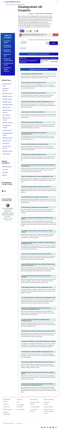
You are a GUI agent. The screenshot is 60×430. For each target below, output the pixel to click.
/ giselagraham (20, 4)
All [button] (22, 31)
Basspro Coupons (7, 140)
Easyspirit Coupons (7, 151)
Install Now (55, 34)
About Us (5, 404)
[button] (3, 2)
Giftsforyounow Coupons (6, 118)
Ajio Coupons (5, 143)
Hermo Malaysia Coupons (6, 126)
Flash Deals (5, 172)
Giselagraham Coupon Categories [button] (7, 69)
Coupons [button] (28, 31)
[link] (3, 191)
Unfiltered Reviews (46, 403)
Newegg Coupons (6, 101)
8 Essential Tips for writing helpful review (49, 411)
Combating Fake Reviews (34, 403)
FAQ (18, 402)
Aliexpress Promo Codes (6, 84)
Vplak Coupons (6, 153)
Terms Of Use (20, 409)
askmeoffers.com (12, 2)
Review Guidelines (49, 399)
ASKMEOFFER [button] (51, 43)
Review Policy (34, 399)
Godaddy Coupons (7, 99)
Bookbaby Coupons (7, 138)
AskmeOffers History (6, 400)
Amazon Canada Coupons (6, 147)
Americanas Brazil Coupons (7, 111)
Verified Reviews (48, 406)
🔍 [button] (56, 1)
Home (7, 4)
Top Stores (5, 169)
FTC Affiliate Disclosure (20, 406)
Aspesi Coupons (6, 107)
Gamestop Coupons (7, 104)
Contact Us (6, 406)
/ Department (12, 4)
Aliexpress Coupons (7, 93)
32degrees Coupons (7, 122)
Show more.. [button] (21, 28)
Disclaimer (20, 399)
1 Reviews (31, 13)
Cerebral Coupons (7, 130)
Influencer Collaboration (7, 413)
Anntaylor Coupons (7, 96)
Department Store (6, 166)
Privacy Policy (19, 423)
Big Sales (4, 175)
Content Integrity (35, 406)
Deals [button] (36, 31)
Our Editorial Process (33, 410)
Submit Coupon (7, 409)
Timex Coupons (6, 115)
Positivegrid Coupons (5, 89)
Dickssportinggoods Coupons (7, 134)
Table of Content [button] (7, 36)
